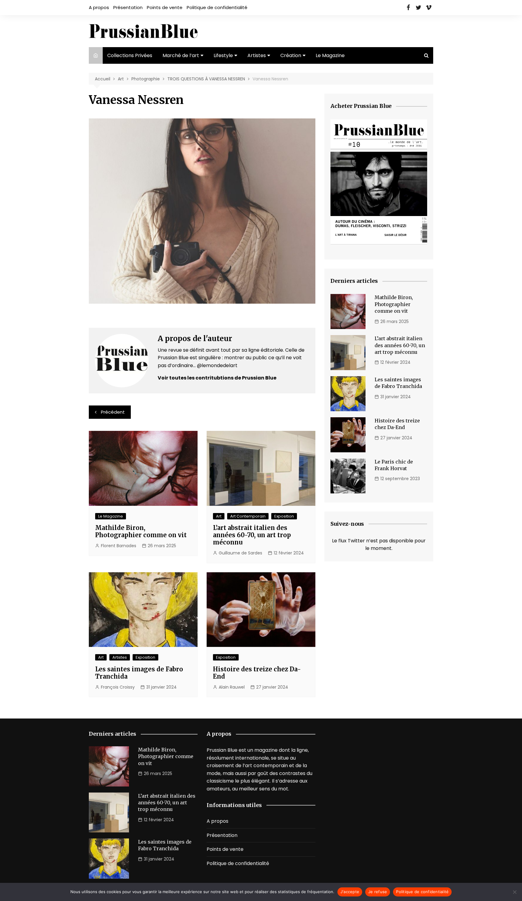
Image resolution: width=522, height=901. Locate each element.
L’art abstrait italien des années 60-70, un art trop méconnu (252, 535)
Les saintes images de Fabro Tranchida (139, 672)
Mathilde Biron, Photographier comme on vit (141, 531)
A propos (99, 7)
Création (290, 55)
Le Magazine (330, 55)
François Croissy (118, 687)
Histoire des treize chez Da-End (257, 672)
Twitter (418, 7)
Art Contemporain (248, 516)
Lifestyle (223, 55)
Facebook (408, 7)
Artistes (256, 55)
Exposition (284, 516)
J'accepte (349, 891)
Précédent (113, 412)
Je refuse (377, 891)
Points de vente (164, 7)
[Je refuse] (514, 892)
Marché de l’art (181, 55)
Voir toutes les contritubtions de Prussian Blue (217, 377)
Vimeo (428, 7)
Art (218, 516)
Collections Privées (129, 55)
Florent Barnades (118, 546)
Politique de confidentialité (217, 7)
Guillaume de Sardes (240, 553)
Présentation (128, 7)
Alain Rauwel (232, 687)
